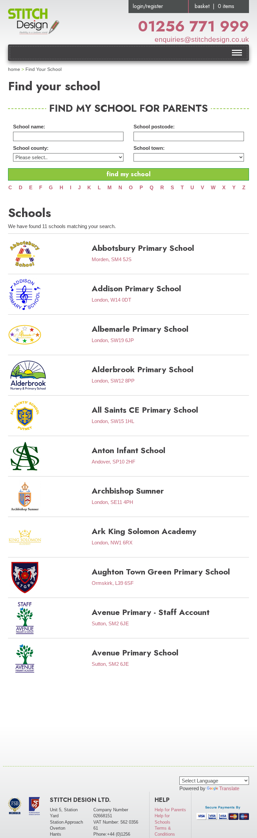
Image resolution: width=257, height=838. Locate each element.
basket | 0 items (214, 6)
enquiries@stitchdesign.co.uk (202, 39)
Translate (229, 788)
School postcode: (154, 126)
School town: (149, 148)
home (14, 69)
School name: (29, 126)
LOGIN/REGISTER (148, 6)
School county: (31, 148)
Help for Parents (170, 809)
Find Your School (43, 69)
